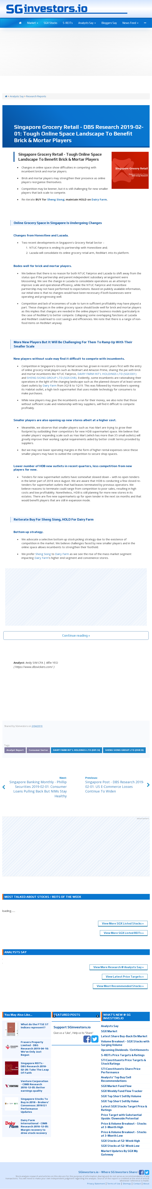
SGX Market (109, 1031)
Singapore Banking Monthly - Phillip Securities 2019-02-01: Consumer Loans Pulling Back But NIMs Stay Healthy (38, 789)
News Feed (129, 22)
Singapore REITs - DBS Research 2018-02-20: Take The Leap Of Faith (35, 1067)
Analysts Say (86, 22)
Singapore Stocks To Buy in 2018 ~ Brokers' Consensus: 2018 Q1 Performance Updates (35, 1105)
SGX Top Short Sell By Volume (121, 1096)
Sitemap (127, 1183)
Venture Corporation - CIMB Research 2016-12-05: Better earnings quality (34, 1085)
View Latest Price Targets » (125, 976)
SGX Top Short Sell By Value (120, 1101)
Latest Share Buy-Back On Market (124, 1036)
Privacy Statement (96, 1183)
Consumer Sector (38, 750)
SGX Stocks (50, 22)
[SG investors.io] (20, 23)
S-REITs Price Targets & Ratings (123, 1055)
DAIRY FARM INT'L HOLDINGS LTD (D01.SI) (76, 750)
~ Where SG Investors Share (107, 1172)
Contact (137, 1183)
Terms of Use (113, 1183)
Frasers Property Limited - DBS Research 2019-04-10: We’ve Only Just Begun (35, 1048)
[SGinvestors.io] (6, 96)
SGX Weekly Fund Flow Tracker (122, 1091)
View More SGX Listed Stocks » (123, 923)
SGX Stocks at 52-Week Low (120, 1145)
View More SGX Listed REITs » (124, 932)
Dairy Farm (99, 199)
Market (31, 22)
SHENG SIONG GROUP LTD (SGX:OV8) (52, 377)
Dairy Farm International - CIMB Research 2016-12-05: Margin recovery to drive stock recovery (35, 1126)
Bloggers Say (109, 22)
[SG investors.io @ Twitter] (94, 1038)
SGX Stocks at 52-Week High (120, 1140)
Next (97, 1016)
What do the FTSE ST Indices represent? (35, 1026)
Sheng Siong (55, 199)
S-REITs (68, 22)
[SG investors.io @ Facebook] (87, 1038)
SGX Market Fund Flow (116, 1086)
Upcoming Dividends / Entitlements (125, 1049)
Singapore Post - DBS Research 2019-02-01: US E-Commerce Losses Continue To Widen (114, 786)
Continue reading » (76, 635)
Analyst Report (15, 750)
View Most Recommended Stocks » (120, 986)
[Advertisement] (76, 597)
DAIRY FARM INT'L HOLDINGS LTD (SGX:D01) (106, 374)
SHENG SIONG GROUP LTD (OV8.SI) (124, 750)
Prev (54, 1016)
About (146, 1183)
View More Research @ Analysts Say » (118, 967)
